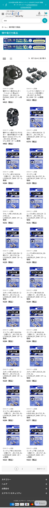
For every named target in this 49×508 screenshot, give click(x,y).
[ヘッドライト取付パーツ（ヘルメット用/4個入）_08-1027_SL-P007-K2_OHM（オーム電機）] (36, 76)
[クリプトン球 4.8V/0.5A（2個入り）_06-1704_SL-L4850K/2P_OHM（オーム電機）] (36, 277)
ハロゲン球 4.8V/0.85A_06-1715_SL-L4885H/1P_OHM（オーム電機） (36, 414)
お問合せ (5, 488)
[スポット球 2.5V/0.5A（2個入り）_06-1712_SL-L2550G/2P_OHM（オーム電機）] (13, 277)
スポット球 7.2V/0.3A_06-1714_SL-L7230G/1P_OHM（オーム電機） (36, 375)
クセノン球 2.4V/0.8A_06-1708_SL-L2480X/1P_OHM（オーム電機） (12, 217)
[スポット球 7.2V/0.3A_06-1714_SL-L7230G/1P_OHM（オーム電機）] (36, 356)
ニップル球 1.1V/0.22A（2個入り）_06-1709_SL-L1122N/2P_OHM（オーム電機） (36, 217)
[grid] (4, 58)
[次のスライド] (45, 4)
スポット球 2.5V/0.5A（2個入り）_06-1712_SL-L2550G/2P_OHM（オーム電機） (12, 296)
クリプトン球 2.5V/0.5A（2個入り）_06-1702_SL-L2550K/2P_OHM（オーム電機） (12, 177)
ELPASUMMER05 (26, 7)
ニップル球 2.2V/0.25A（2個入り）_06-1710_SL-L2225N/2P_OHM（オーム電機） (12, 256)
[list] (10, 58)
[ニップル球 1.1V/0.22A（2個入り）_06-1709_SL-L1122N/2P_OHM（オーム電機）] (36, 198)
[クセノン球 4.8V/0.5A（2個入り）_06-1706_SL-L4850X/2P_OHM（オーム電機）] (36, 117)
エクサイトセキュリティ (12, 493)
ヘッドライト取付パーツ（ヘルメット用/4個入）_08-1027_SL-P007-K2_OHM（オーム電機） (36, 94)
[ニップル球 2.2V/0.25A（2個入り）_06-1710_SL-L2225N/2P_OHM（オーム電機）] (13, 238)
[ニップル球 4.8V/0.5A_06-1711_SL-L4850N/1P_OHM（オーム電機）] (36, 238)
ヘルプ (4, 484)
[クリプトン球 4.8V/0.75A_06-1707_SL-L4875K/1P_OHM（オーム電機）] (36, 159)
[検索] (44, 20)
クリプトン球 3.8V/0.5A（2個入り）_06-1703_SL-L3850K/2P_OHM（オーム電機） (36, 335)
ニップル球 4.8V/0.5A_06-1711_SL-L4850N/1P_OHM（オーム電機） (36, 256)
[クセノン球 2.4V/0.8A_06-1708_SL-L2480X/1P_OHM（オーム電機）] (13, 198)
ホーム (4, 27)
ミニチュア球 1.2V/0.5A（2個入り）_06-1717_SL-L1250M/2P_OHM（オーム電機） (36, 454)
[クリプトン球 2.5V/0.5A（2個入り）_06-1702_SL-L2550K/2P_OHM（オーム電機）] (13, 159)
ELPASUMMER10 (31, 5)
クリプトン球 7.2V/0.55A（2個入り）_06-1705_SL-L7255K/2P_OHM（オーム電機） (12, 335)
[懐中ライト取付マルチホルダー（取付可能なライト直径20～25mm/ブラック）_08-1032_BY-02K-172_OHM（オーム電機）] (13, 117)
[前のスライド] (3, 4)
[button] (3, 14)
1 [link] (16, 469)
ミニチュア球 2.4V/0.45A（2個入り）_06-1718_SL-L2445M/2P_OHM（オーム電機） (12, 454)
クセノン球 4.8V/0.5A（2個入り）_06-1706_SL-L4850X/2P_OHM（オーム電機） (36, 135)
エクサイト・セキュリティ (27, 501)
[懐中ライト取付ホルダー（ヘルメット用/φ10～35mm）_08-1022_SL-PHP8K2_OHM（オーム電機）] (13, 76)
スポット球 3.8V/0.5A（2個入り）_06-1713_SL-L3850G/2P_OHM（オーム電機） (12, 375)
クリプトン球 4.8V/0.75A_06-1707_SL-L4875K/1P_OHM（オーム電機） (36, 177)
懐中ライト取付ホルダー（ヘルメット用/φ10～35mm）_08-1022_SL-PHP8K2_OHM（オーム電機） (12, 95)
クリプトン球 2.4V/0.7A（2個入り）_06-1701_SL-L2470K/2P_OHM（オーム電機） (12, 414)
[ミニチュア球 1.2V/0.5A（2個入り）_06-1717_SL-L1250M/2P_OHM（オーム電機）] (36, 435)
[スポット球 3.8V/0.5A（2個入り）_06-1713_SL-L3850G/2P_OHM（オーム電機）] (13, 356)
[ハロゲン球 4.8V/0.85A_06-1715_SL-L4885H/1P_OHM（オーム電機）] (36, 396)
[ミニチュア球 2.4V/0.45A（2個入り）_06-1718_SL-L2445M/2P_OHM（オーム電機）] (13, 435)
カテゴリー (6, 479)
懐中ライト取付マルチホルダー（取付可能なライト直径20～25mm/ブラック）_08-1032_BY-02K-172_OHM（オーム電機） (12, 136)
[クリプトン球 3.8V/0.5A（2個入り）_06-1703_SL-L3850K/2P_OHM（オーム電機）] (36, 317)
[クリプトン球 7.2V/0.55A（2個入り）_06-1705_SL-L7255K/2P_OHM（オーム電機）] (13, 317)
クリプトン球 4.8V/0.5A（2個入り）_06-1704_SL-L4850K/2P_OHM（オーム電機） (36, 296)
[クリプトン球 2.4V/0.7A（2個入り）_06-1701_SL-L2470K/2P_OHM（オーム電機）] (13, 396)
